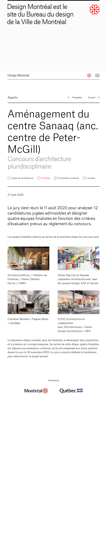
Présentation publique (68, 178)
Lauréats (91, 178)
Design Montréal (18, 75)
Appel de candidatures (22, 178)
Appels (12, 97)
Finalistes (45, 178)
